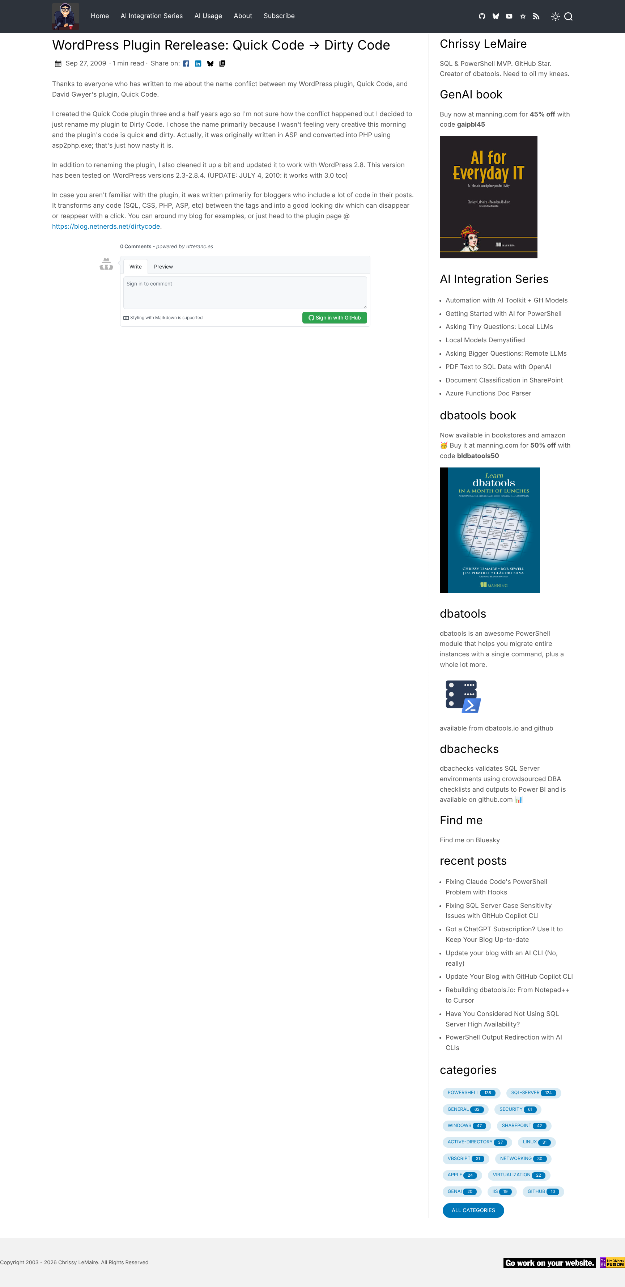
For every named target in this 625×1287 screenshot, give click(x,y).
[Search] (566, 16)
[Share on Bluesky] (210, 64)
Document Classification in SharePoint (504, 380)
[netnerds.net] (68, 16)
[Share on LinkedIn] (198, 64)
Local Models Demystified (485, 340)
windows (465, 1126)
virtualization (517, 1175)
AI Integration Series (151, 16)
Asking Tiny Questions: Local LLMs (499, 327)
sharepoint (522, 1126)
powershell (469, 1093)
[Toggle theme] (551, 16)
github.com (495, 800)
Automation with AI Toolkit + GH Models (507, 300)
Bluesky (488, 840)
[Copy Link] (222, 64)
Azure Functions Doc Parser (488, 393)
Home (100, 16)
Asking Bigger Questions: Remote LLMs (506, 353)
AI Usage (208, 16)
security (515, 1109)
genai (460, 1191)
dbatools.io (502, 728)
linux (535, 1142)
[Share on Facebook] (186, 64)
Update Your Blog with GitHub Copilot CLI (509, 977)
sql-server (531, 1093)
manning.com (497, 114)
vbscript (464, 1158)
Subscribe (279, 16)
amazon (553, 435)
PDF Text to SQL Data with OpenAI (498, 367)
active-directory (475, 1142)
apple (460, 1175)
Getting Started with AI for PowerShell (504, 314)
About (243, 16)
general (464, 1109)
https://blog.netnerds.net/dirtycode (106, 226)
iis (500, 1191)
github (543, 728)
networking (521, 1158)
